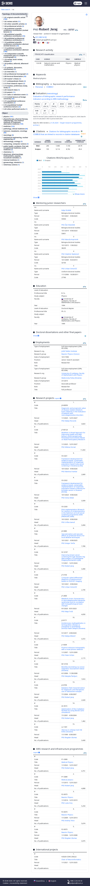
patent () (11, 92)
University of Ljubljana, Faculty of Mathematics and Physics (72, 374)
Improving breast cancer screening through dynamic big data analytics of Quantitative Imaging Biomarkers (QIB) (73, 557)
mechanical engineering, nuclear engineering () (16, 138)
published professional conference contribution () (14, 39)
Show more (80, 194)
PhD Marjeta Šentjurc (69, 676)
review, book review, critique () (13, 60)
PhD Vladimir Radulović (70, 254)
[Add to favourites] (87, 14)
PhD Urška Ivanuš (68, 522)
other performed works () (17, 109)
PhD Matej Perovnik (69, 421)
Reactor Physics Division (70, 354)
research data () (13, 90)
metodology (52, 93)
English (53, 881)
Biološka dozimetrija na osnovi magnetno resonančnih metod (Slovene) (72, 668)
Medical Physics (67, 762)
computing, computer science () (16, 144)
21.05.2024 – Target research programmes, (66, 123)
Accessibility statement (18, 883)
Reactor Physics (67, 797)
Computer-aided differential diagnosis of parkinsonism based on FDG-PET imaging (71, 579)
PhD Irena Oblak (67, 498)
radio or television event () (17, 95)
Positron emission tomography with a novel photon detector (73, 648)
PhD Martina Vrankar (69, 471)
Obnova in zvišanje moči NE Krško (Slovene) (71, 731)
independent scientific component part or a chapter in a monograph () (15, 55)
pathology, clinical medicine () (16, 129)
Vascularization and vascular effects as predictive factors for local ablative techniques (73, 536)
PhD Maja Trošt (67, 611)
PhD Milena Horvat (68, 447)
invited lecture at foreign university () (15, 98)
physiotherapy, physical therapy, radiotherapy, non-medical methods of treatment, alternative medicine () (16, 121)
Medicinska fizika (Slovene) (71, 378)
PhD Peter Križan (68, 655)
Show (35, 336)
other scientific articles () (17, 24)
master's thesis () (14, 79)
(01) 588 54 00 (41, 37)
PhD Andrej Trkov (68, 820)
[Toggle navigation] (86, 3)
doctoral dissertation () (16, 76)
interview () (12, 72)
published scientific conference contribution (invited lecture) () (16, 30)
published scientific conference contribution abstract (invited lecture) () (16, 44)
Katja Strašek (66, 210)
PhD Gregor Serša (68, 543)
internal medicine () (11, 160)
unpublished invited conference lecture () (13, 106)
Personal (39, 87)
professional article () (15, 26)
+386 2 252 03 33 (75, 881)
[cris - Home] (6, 3)
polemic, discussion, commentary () (13, 68)
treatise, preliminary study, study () (16, 86)
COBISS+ (50, 87)
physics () (8, 116)
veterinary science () (12, 165)
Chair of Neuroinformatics (71, 859)
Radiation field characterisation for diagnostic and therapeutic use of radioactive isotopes (73, 689)
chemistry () (9, 152)
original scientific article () (14, 18)
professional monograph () (17, 74)
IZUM (6, 881)
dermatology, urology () (13, 141)
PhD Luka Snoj (67, 803)
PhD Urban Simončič (69, 269)
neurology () (9, 135)
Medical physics (67, 780)
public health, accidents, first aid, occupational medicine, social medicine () (16, 148)
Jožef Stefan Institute (69, 351)
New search (5, 9)
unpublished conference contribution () (14, 102)
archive (36, 125)
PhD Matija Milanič (68, 636)
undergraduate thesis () (16, 81)
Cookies (6, 883)
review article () (14, 21)
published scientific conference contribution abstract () (16, 49)
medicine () (9, 126)
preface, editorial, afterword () (16, 64)
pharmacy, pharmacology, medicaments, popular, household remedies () (13, 156)
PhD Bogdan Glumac (69, 737)
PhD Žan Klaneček (68, 225)
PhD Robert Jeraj (67, 566)
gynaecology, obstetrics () (14, 162)
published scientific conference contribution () (14, 35)
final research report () (16, 83)
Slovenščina (40, 881)
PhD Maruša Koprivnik (70, 239)
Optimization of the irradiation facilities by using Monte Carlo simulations (72, 710)
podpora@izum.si (76, 883)
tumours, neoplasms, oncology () (15, 132)
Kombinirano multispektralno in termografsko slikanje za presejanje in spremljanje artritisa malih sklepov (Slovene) (73, 625)
